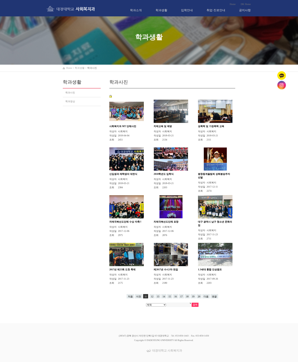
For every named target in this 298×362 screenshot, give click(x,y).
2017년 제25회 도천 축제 (122, 269)
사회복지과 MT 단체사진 (122, 126)
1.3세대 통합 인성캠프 (210, 269)
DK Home (246, 4)
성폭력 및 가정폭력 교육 (211, 126)
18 (187, 296)
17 (181, 296)
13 (158, 296)
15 (169, 296)
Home (233, 4)
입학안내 (187, 10)
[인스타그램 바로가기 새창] (281, 85)
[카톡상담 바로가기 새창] (281, 75)
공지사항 (245, 10)
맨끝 (214, 296)
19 (193, 296)
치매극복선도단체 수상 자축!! (125, 221)
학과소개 (136, 10)
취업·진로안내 (216, 10)
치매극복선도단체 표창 (166, 221)
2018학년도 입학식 (164, 174)
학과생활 (161, 10)
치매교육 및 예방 (163, 126)
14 (164, 296)
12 (152, 296)
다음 (206, 296)
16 (175, 296)
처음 (130, 296)
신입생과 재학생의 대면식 (123, 174)
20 (199, 296)
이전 (138, 296)
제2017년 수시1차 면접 (166, 269)
